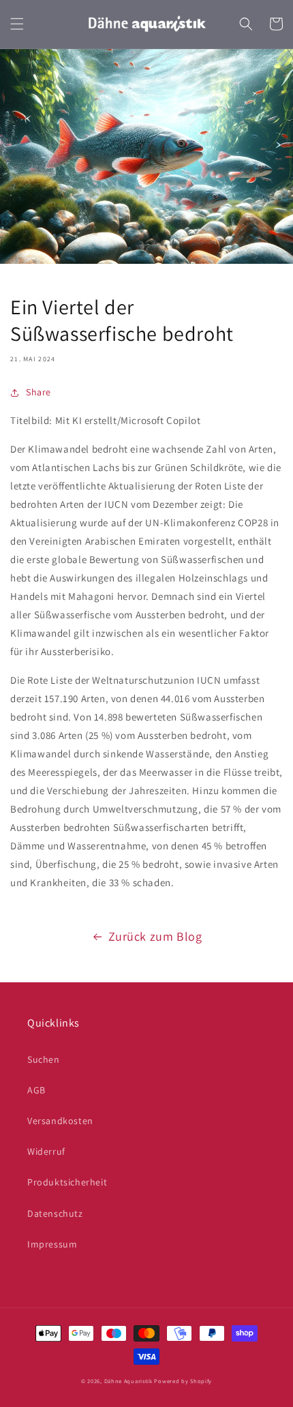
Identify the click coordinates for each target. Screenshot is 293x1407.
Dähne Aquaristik (128, 1381)
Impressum (52, 1244)
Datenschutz (55, 1213)
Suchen (43, 1059)
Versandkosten (60, 1121)
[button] (17, 24)
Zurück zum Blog (155, 936)
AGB (36, 1090)
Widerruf (46, 1151)
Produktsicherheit (67, 1182)
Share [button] (38, 392)
